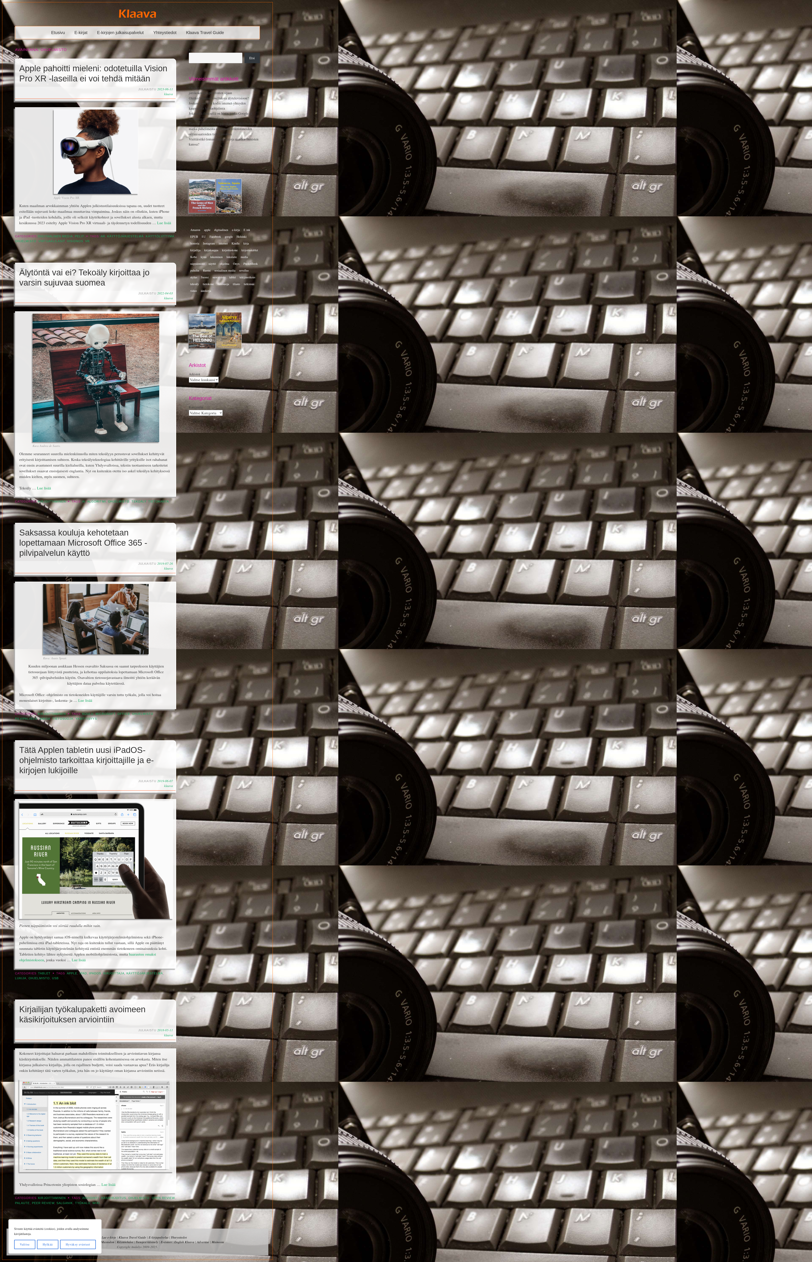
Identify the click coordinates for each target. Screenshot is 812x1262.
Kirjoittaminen (52, 501)
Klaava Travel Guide (205, 32)
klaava (168, 94)
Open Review (163, 1198)
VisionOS (75, 241)
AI (83, 501)
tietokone (208, 284)
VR (87, 241)
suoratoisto (219, 277)
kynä (203, 257)
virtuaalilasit (51, 241)
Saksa (45, 718)
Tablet (44, 973)
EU (204, 237)
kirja (246, 243)
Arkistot (194, 374)
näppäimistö (197, 264)
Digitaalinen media (55, 236)
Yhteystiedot (165, 32)
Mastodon (107, 1242)
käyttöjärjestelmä (125, 236)
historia (194, 243)
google (229, 237)
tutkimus (249, 284)
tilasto (236, 284)
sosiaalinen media (224, 270)
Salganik (64, 1203)
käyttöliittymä (160, 236)
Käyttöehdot (125, 1242)
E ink (247, 230)
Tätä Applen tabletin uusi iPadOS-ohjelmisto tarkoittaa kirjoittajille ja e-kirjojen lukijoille (86, 760)
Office (124, 713)
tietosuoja (62, 718)
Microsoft (105, 713)
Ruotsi (207, 270)
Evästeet (166, 1242)
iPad (83, 973)
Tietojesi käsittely (147, 1242)
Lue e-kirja (109, 1237)
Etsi (191, 50)
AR (103, 236)
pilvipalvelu (26, 718)
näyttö (212, 264)
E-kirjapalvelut (158, 1237)
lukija (20, 978)
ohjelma (224, 264)
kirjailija (195, 250)
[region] (55, 1236)
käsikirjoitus (113, 1198)
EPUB (194, 237)
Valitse (25, 1244)
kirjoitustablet (249, 250)
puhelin (194, 270)
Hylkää (48, 1244)
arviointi (90, 1198)
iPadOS (95, 973)
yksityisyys (86, 718)
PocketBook (250, 264)
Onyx (236, 264)
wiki (96, 1203)
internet (223, 243)
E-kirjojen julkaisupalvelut (120, 32)
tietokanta (158, 501)
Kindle (236, 243)
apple (72, 973)
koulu (87, 713)
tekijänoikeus (247, 277)
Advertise (203, 1242)
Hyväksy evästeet (78, 1244)
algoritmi (96, 501)
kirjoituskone (230, 250)
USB (55, 978)
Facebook (215, 237)
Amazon (195, 230)
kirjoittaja (113, 973)
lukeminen (216, 257)
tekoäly (139, 501)
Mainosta (218, 1242)
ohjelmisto (25, 241)
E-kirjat (81, 32)
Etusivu (58, 32)
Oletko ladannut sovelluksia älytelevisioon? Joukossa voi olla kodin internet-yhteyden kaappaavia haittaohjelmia (219, 103)
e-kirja (236, 230)
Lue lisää (164, 222)
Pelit (79, 236)
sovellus (244, 270)
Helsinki (242, 237)
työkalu (83, 1203)
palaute (22, 1203)
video (193, 291)
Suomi (205, 277)
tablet (232, 277)
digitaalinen (221, 230)
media (244, 257)
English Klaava (184, 1242)
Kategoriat (196, 407)
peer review (43, 1203)
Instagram (209, 243)
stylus (193, 277)
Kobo (193, 257)
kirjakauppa (211, 250)
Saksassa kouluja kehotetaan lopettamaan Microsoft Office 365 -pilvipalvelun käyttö (83, 543)
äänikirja (206, 291)
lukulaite (231, 257)
